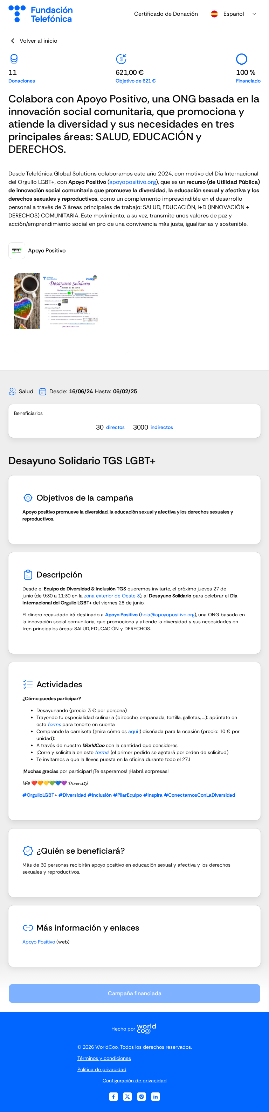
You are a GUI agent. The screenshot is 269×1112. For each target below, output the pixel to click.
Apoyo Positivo (38, 942)
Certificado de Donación (166, 13)
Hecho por (123, 1029)
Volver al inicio (38, 40)
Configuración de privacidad (135, 1080)
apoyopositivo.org (132, 182)
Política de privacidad (101, 1069)
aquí (133, 731)
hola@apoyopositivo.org (167, 614)
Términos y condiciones (104, 1058)
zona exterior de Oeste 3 (112, 596)
